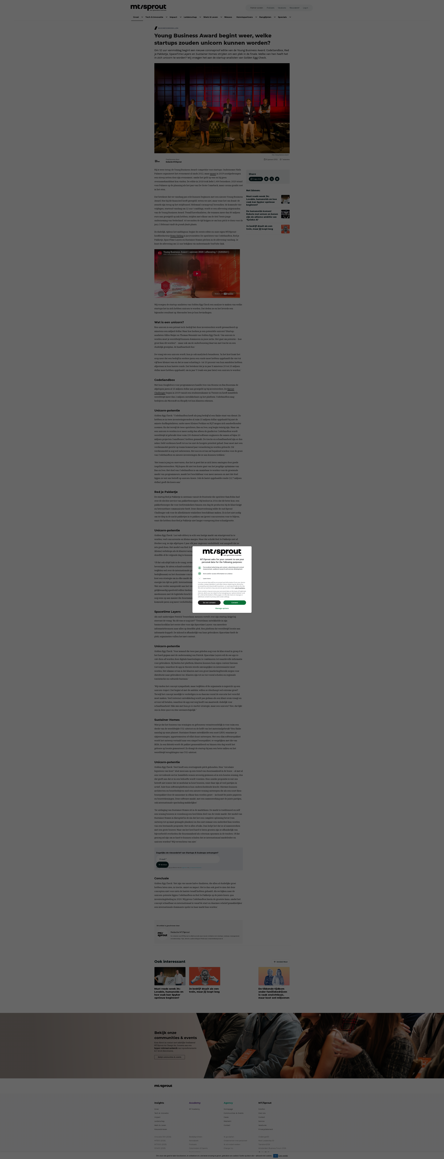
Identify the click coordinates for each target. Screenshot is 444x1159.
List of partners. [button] (240, 588)
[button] (222, 578)
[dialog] (222, 579)
